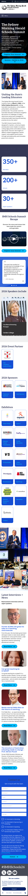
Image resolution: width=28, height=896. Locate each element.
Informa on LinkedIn (9, 872)
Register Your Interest (12, 54)
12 (19, 335)
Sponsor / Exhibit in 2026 (14, 60)
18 (9, 337)
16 (25, 335)
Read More (8, 646)
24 (18, 337)
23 (17, 337)
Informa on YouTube (14, 872)
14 (22, 335)
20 (12, 337)
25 (20, 337)
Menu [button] (6, 16)
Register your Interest (12, 251)
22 (15, 337)
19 (10, 337)
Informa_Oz (4, 872)
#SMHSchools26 (13, 867)
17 (7, 337)
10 (16, 335)
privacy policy (6, 853)
